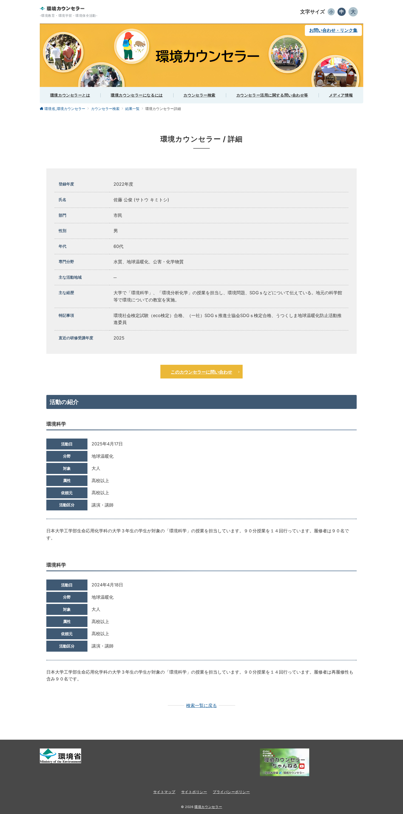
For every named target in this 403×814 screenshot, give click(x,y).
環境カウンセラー (208, 807)
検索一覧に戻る (201, 705)
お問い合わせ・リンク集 (333, 30)
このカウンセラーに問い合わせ (201, 371)
